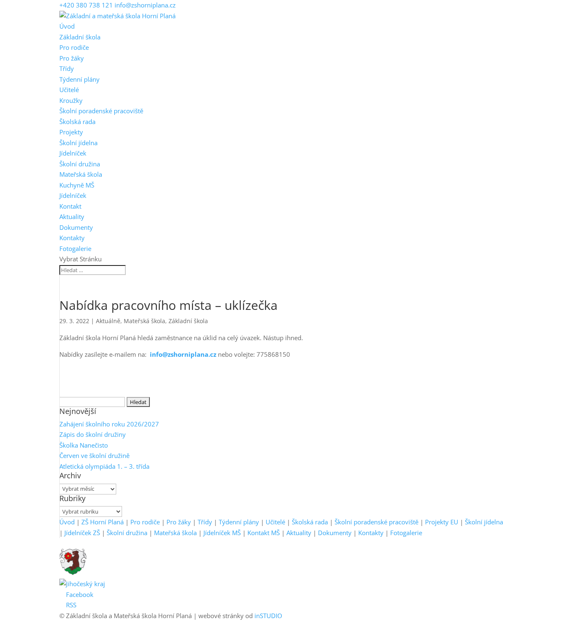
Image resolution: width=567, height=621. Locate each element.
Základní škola (79, 37)
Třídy (66, 68)
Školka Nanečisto (83, 445)
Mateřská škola (80, 174)
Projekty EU (441, 522)
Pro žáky (71, 58)
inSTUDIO (268, 615)
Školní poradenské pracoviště (101, 111)
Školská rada (77, 121)
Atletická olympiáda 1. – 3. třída (104, 466)
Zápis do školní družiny (92, 434)
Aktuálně (108, 321)
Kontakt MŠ (263, 532)
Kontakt (70, 206)
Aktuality (71, 216)
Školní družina (79, 164)
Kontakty (72, 238)
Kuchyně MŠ (76, 185)
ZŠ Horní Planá (102, 522)
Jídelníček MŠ (222, 532)
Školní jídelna (78, 143)
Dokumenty (76, 227)
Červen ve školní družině (94, 455)
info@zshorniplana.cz (184, 354)
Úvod (67, 26)
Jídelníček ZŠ (82, 532)
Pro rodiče (74, 47)
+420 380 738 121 (86, 5)
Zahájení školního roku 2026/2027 (109, 424)
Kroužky (71, 100)
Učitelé (69, 89)
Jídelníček (72, 153)
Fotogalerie (75, 248)
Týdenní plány (79, 79)
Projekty (71, 132)
